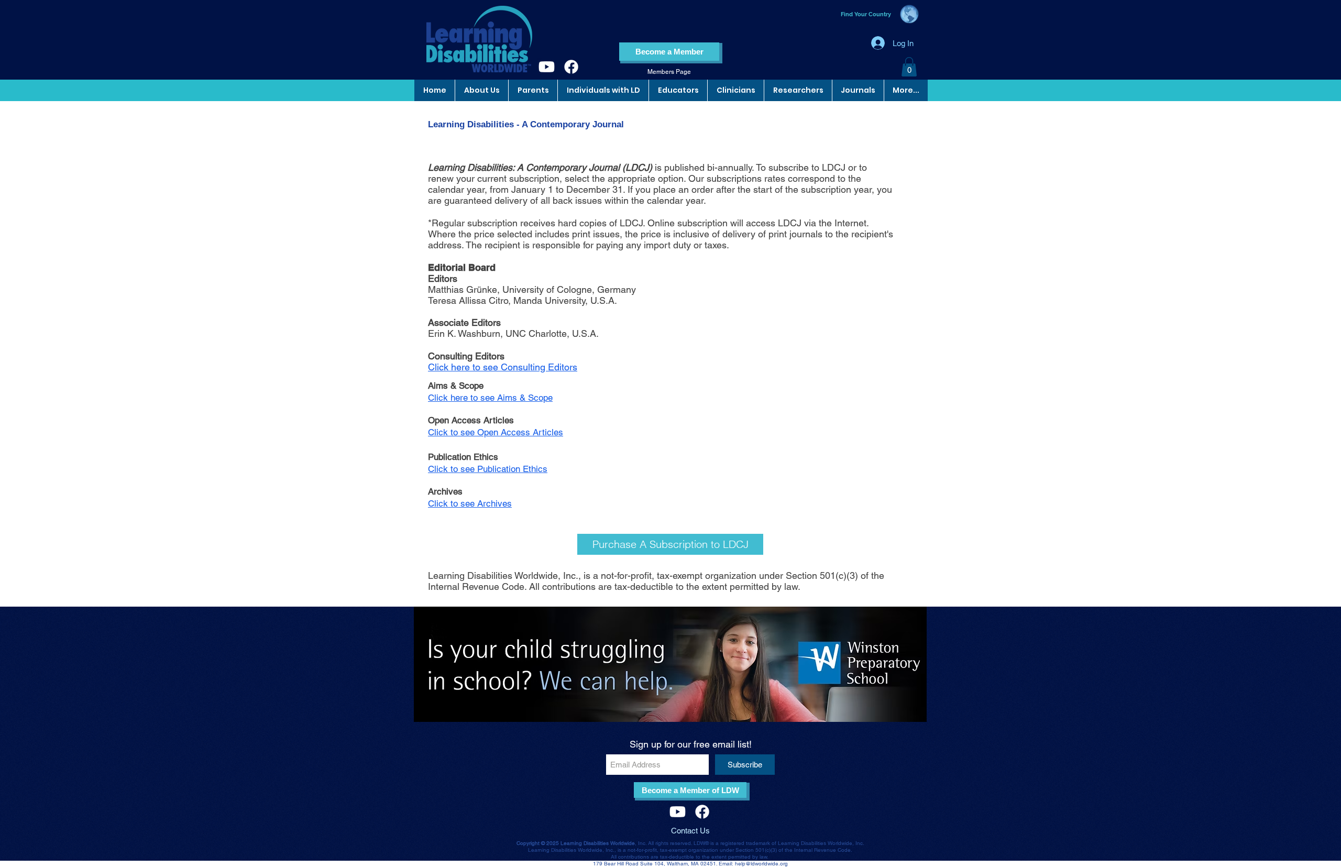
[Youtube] (546, 67)
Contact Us (690, 830)
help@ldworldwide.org (761, 863)
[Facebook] (571, 67)
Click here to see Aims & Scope (490, 397)
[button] (909, 66)
